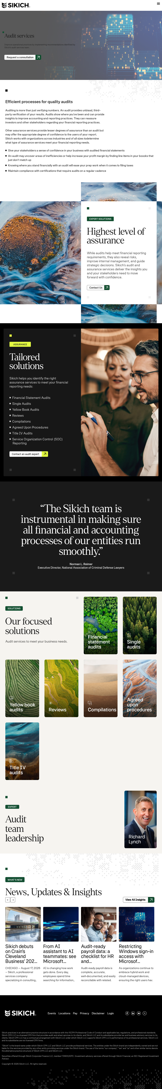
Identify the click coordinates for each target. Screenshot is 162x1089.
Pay (75, 1013)
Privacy (84, 1013)
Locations (64, 1013)
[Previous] (7, 899)
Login (110, 1013)
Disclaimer (98, 1013)
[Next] (12, 899)
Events (52, 1013)
